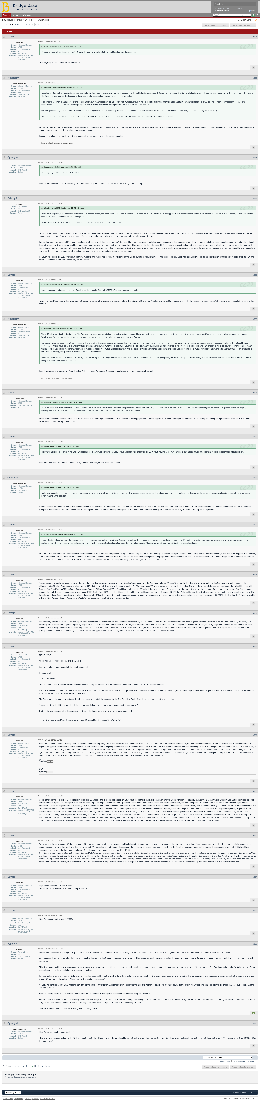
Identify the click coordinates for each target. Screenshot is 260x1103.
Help (253, 10)
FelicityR (12, 198)
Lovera (11, 36)
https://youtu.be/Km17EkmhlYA (107, 720)
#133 (255, 647)
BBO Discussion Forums (12, 20)
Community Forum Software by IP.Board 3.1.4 (240, 1099)
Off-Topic (28, 20)
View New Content (245, 20)
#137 (255, 877)
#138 (255, 910)
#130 (255, 525)
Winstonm (13, 77)
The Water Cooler (41, 20)
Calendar (27, 15)
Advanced (257, 15)
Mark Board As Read (47, 1099)
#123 (255, 157)
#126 (255, 319)
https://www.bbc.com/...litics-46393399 (56, 919)
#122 (255, 78)
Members (16, 15)
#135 (255, 791)
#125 (255, 275)
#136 (255, 836)
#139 (255, 944)
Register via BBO (223, 10)
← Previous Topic (224, 1061)
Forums (6, 15)
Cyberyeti (12, 157)
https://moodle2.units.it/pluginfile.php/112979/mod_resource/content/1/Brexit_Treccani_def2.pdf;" (89, 598)
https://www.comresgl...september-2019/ (56, 1032)
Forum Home (18, 1099)
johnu (10, 392)
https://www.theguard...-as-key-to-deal (55, 885)
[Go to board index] (20, 7)
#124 (255, 198)
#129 (255, 478)
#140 (255, 1023)
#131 (255, 575)
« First (17, 24)
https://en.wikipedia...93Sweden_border (73, 52)
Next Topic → (252, 1061)
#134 (255, 735)
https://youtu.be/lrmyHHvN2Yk (73, 888)
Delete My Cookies (32, 1099)
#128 (255, 437)
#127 (255, 393)
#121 (255, 37)
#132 (255, 613)
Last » (47, 24)
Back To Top (8, 1099)
